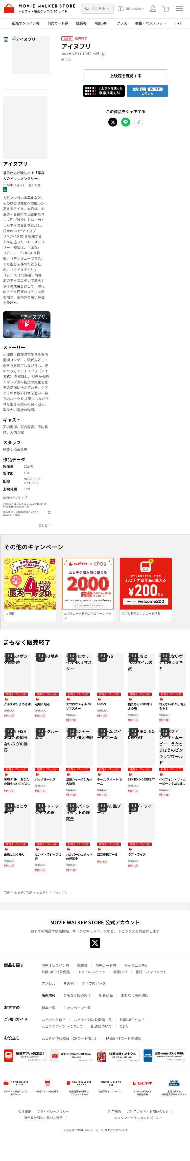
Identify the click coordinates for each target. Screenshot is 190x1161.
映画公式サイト (13, 498)
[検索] (87, 8)
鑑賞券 (81, 23)
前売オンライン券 (26, 23)
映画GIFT (102, 23)
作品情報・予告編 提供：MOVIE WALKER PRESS (20, 513)
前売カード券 (58, 23)
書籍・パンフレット (150, 23)
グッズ (122, 23)
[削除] (108, 8)
